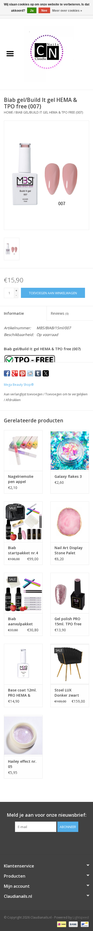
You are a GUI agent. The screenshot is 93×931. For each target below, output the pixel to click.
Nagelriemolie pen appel (20, 479)
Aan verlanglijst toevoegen (23, 394)
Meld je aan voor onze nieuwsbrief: (46, 815)
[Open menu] (10, 53)
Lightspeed (81, 917)
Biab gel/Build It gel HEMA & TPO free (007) (49, 112)
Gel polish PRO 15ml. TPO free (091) (68, 621)
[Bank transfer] (73, 924)
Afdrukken (13, 400)
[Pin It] (22, 373)
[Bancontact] (84, 924)
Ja (32, 10)
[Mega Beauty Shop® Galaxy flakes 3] (69, 450)
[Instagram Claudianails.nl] (56, 842)
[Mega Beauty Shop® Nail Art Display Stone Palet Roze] (69, 521)
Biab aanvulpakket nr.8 (20, 621)
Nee (44, 10)
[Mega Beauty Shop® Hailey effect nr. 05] (23, 735)
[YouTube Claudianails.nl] (46, 842)
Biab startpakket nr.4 (23, 550)
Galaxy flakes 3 (68, 476)
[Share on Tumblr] (38, 373)
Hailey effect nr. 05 (22, 764)
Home (8, 112)
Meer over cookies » (67, 10)
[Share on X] (46, 373)
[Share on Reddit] (30, 373)
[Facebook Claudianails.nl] (37, 842)
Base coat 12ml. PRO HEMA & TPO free (22, 693)
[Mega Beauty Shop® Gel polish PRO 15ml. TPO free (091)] (69, 593)
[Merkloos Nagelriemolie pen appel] (23, 450)
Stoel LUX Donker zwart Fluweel (67, 693)
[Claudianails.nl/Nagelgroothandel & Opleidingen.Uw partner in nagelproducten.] (56, 53)
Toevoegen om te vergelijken (66, 394)
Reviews (59, 313)
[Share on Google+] (15, 373)
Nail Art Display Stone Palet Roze (69, 550)
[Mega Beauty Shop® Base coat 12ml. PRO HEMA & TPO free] (23, 664)
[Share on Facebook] (7, 373)
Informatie (14, 313)
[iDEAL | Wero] (61, 924)
